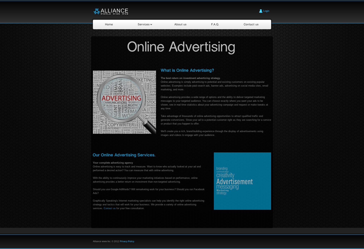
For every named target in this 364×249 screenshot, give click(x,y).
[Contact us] (251, 24)
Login (266, 10)
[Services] (144, 24)
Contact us (110, 208)
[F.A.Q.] (215, 24)
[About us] (180, 24)
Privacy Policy (127, 241)
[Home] (109, 24)
